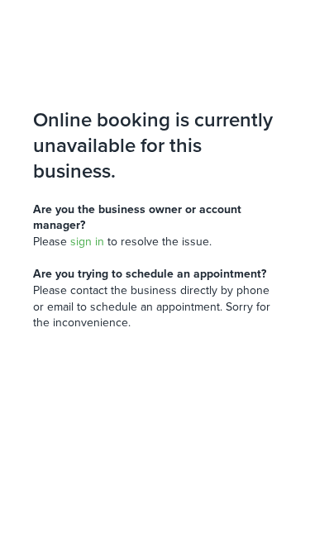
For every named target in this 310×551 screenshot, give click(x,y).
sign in (87, 242)
